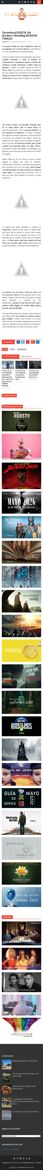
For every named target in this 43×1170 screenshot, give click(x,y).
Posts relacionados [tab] (11, 356)
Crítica (12, 349)
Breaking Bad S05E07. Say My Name (25, 1061)
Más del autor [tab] (26, 356)
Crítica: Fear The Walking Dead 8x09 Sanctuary (34, 373)
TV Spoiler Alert (16, 1162)
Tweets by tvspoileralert (10, 1149)
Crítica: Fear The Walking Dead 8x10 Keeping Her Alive (20, 374)
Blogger (13, 1167)
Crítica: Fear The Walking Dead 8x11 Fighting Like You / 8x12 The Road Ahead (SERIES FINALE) (7, 378)
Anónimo (5, 42)
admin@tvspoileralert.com (25, 1167)
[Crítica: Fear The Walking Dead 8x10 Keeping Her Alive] (21, 365)
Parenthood (21, 349)
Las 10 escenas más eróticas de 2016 (25, 1112)
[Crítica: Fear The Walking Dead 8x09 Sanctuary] (35, 365)
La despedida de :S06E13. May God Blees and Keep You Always (25, 1101)
